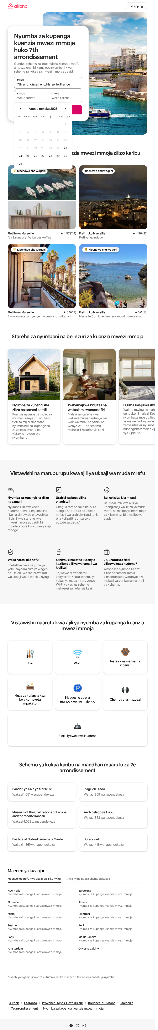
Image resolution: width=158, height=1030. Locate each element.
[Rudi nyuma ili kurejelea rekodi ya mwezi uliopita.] (21, 109)
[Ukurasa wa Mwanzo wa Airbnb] (17, 6)
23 (65, 148)
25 (27, 156)
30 (65, 156)
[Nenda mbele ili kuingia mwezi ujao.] (65, 109)
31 (20, 164)
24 (20, 156)
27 (43, 156)
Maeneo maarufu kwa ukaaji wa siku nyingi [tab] (34, 878)
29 (58, 156)
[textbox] (31, 98)
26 (35, 156)
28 (50, 156)
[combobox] (48, 84)
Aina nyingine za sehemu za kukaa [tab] (88, 878)
